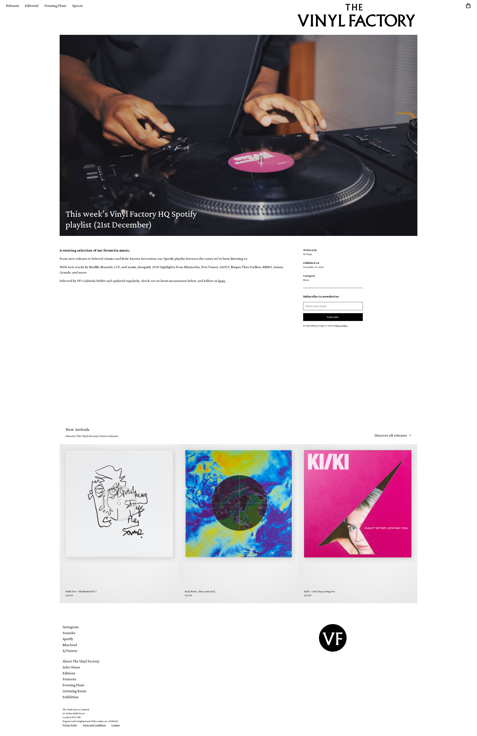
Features (69, 679)
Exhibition (70, 697)
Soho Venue (71, 667)
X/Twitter (70, 651)
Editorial (32, 6)
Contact (115, 725)
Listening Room (74, 691)
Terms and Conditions (94, 725)
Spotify (68, 639)
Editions (69, 673)
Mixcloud (70, 645)
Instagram (71, 627)
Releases (12, 6)
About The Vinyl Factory (81, 661)
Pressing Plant (55, 6)
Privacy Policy (70, 725)
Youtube (69, 633)
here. (222, 281)
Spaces (77, 6)
